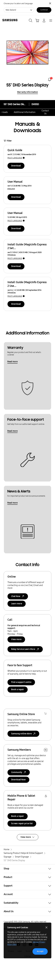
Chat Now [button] (15, 596)
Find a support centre (21, 682)
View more (16, 639)
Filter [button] (9, 141)
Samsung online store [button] (21, 733)
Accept (40, 951)
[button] (27, 868)
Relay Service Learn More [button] (23, 649)
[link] (49, 79)
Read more (12, 361)
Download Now (18, 779)
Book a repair (17, 689)
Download (16, 165)
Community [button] (16, 772)
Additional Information (24, 112)
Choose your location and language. (18, 3)
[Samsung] (9, 20)
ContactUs (45, 112)
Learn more (16, 603)
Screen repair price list (22, 823)
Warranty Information (27, 92)
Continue (44, 10)
